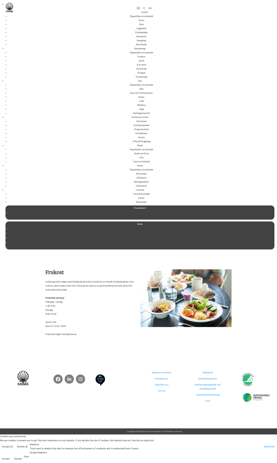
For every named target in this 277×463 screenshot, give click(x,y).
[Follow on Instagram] (80, 379)
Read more (269, 446)
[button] (144, 12)
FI (144, 8)
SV (138, 8)
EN (150, 8)
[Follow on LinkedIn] (69, 379)
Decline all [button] (22, 446)
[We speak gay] (100, 380)
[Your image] (23, 377)
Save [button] (26, 456)
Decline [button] (18, 458)
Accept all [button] (7, 446)
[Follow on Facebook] (58, 379)
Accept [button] (6, 458)
